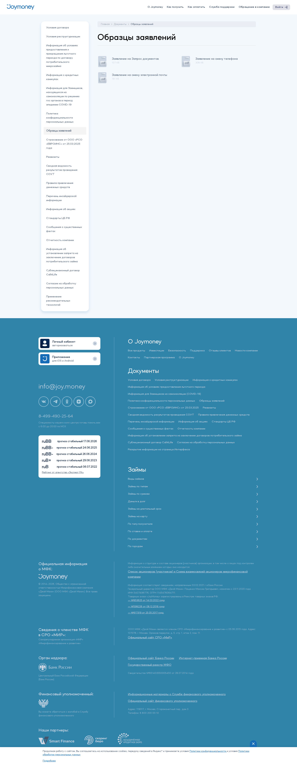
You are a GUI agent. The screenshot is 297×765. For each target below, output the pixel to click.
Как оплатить (196, 7)
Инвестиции (156, 350)
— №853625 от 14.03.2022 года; (146, 600)
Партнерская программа (159, 357)
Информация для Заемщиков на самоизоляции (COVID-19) (164, 394)
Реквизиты (52, 157)
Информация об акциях (60, 209)
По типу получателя (140, 524)
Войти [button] (279, 7)
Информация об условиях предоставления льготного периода (166, 387)
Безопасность (177, 350)
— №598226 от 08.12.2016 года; (146, 606)
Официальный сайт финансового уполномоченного (162, 701)
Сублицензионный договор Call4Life (63, 272)
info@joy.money (61, 386)
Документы (120, 24)
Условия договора (57, 27)
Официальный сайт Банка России (151, 658)
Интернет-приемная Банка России (203, 658)
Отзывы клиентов (220, 350)
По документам (137, 539)
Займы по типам (138, 486)
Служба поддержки (221, 7)
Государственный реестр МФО (149, 664)
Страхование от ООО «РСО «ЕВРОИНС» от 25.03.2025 (163, 407)
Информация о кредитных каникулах (62, 77)
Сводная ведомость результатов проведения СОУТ (61, 170)
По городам (135, 546)
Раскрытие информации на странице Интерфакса (159, 449)
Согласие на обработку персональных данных (61, 285)
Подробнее (49, 761)
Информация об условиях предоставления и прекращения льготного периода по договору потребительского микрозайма (62, 56)
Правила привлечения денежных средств (59, 185)
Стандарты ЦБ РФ (58, 218)
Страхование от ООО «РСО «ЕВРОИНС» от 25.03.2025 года (64, 143)
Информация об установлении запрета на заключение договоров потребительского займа (62, 255)
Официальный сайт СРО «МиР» (150, 637)
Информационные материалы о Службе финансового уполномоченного (177, 694)
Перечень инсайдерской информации (61, 198)
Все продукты (136, 350)
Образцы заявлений (211, 401)
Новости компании (246, 350)
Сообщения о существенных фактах (64, 229)
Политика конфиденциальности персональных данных (60, 117)
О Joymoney (155, 7)
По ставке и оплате (140, 531)
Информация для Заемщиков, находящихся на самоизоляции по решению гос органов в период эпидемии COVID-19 (64, 96)
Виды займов (136, 479)
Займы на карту (137, 516)
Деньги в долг (136, 501)
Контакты (134, 357)
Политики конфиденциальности (208, 751)
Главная (105, 24)
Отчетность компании (60, 240)
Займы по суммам (139, 494)
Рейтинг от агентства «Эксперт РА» (63, 472)
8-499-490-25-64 (55, 416)
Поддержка (197, 350)
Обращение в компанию (254, 7)
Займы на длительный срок (144, 509)
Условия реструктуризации (63, 36)
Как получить (175, 7)
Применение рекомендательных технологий (58, 300)
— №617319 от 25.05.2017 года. (146, 613)
